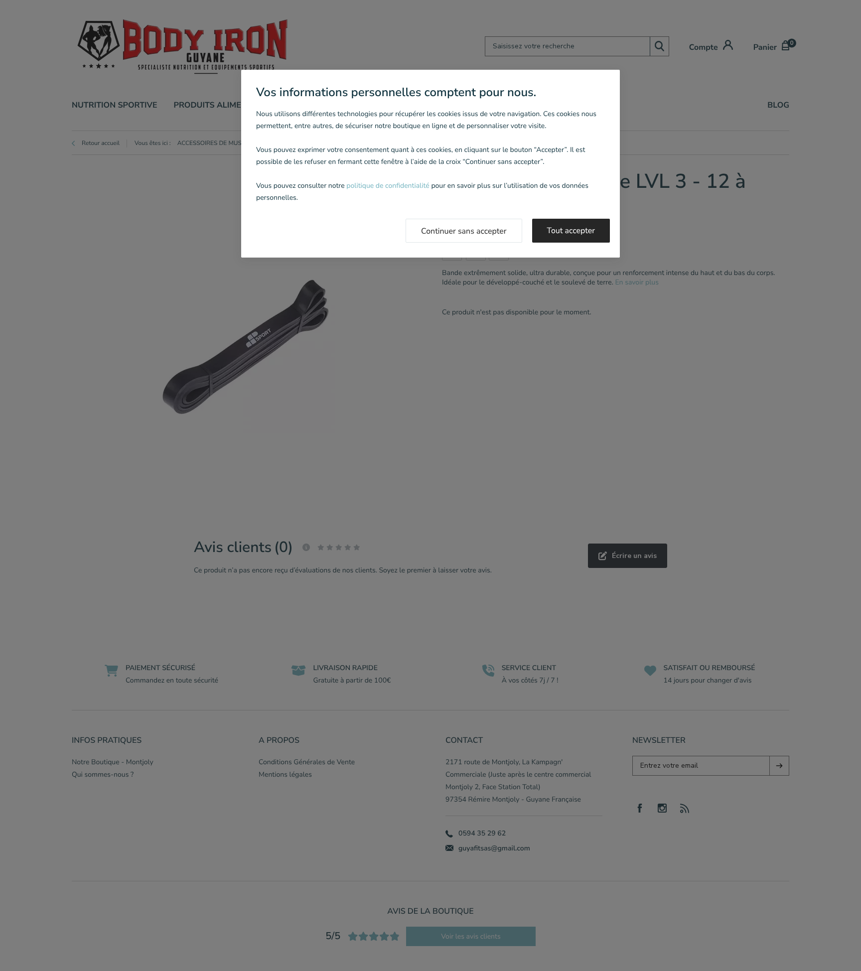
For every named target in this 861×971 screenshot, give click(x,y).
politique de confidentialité (387, 185)
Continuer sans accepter (464, 231)
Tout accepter (571, 230)
